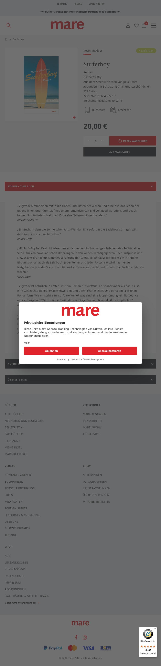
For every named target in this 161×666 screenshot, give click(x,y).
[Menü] (154, 628)
